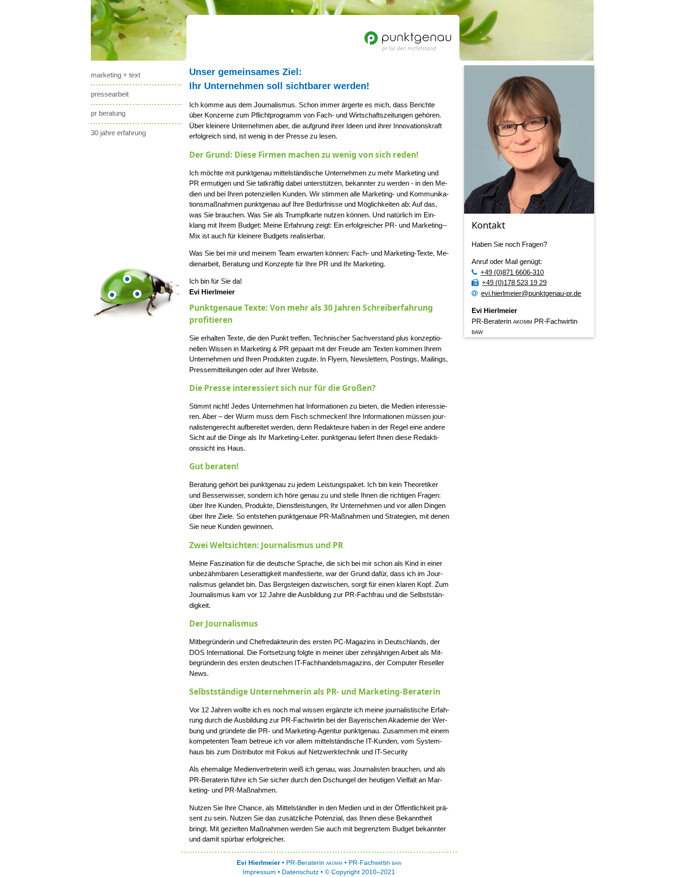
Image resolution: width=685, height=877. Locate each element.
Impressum (259, 872)
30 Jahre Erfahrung (118, 133)
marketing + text (115, 75)
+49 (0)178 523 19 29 (514, 282)
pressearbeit (110, 94)
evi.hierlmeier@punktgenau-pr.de (531, 293)
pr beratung (108, 113)
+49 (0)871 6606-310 (512, 272)
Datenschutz (300, 872)
